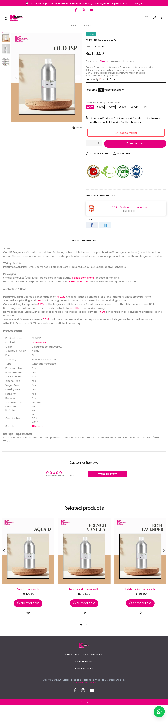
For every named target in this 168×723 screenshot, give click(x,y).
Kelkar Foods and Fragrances (17, 18)
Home (73, 25)
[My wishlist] (146, 17)
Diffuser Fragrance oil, (97, 70)
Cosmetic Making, (144, 67)
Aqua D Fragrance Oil (28, 589)
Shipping (104, 61)
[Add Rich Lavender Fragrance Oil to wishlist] (118, 521)
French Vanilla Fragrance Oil (84, 589)
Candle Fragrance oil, (97, 67)
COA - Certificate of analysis (129, 207)
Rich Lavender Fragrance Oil (140, 589)
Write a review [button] (107, 474)
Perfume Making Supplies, (133, 72)
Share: (89, 219)
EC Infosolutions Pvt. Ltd (84, 682)
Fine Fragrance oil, (119, 70)
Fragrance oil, (136, 70)
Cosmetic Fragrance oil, (122, 67)
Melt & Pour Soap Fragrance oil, (102, 72)
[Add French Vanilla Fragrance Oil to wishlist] (61, 521)
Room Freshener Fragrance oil (102, 75)
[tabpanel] (28, 570)
